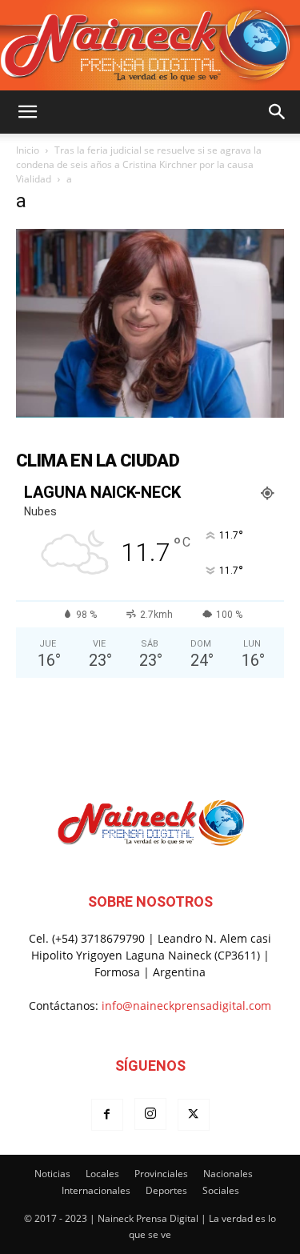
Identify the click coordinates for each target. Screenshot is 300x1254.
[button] (27, 112)
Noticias (52, 1173)
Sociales (220, 1190)
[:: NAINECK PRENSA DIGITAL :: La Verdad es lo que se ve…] (150, 45)
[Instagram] (150, 1114)
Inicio (27, 150)
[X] (194, 1115)
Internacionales (96, 1190)
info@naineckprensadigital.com (186, 1005)
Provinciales (161, 1173)
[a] (150, 413)
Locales (102, 1173)
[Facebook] (107, 1115)
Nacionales (228, 1173)
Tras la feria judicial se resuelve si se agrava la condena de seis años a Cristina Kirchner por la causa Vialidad (139, 164)
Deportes (166, 1190)
